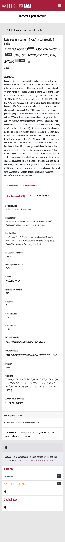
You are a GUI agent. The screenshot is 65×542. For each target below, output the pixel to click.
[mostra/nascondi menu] (59, 5)
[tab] (30, 196)
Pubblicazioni (15, 30)
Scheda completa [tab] (30, 185)
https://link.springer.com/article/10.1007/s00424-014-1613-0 (30, 354)
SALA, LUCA (20, 55)
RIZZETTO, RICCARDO (16, 49)
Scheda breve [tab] (12, 185)
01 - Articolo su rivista (34, 30)
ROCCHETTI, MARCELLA (48, 49)
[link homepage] (9, 5)
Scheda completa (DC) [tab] (16, 196)
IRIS (4, 30)
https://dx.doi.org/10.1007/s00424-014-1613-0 (25, 341)
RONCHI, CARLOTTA (38, 55)
